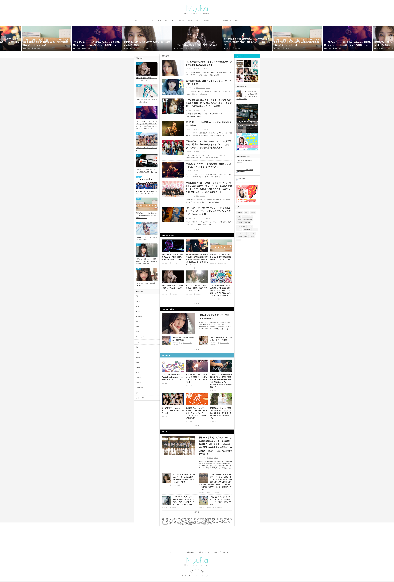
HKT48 (127, 48)
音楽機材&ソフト (227, 20)
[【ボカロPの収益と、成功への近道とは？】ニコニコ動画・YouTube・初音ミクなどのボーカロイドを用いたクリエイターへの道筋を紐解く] (221, 276)
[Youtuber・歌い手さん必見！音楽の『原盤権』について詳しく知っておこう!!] (197, 276)
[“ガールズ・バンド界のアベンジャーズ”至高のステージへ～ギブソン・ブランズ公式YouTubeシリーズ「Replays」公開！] (173, 214)
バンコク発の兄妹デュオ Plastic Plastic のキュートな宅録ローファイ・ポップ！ (172, 377)
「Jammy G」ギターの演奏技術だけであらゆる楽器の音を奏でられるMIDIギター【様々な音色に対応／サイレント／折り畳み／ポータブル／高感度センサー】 (221, 381)
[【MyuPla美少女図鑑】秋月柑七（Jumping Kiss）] (178, 323)
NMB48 (138, 357)
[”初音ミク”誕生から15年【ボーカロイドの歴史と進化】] (254, 63)
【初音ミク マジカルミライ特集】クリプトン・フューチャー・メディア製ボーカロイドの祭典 (220, 500)
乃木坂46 (211, 492)
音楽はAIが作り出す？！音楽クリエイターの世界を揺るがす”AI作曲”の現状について (172, 257)
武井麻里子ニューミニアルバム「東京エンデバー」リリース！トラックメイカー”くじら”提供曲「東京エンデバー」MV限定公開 (197, 413)
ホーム (169, 552)
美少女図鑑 (181, 20)
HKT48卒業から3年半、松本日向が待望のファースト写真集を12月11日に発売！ (147, 43)
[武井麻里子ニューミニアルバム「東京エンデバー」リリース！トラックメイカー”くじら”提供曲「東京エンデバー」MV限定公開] (197, 399)
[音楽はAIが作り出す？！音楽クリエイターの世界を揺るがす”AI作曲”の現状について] (173, 245)
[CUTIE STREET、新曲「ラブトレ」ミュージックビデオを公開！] (173, 87)
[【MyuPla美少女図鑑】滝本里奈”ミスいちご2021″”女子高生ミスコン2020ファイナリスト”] (247, 71)
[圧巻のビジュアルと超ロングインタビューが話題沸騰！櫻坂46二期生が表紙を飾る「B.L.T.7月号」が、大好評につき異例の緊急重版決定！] (173, 147)
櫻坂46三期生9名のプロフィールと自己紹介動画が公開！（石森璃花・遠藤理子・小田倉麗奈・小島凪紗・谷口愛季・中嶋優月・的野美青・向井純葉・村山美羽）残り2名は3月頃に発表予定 (215, 445)
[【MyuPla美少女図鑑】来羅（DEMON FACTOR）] (240, 71)
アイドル (159, 20)
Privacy (182, 552)
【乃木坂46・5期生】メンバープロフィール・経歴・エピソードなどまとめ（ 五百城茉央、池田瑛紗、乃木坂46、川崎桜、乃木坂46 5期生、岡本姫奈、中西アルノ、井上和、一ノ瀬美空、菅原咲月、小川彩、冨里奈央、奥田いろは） (215, 482)
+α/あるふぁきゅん (247, 219)
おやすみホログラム (247, 216)
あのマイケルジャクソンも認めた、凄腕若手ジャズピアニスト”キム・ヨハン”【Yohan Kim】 (196, 378)
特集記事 (206, 20)
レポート (198, 20)
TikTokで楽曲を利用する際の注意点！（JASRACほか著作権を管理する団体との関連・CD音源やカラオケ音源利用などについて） (197, 259)
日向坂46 (138, 377)
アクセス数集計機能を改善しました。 (247, 160)
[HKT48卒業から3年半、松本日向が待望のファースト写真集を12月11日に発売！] (147, 38)
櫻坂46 (197, 151)
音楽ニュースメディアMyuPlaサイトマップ (210, 552)
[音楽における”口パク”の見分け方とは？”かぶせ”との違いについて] (173, 276)
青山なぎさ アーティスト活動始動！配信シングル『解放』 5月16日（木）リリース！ (208, 165)
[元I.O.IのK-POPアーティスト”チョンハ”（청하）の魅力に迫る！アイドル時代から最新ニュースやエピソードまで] (166, 478)
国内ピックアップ (200, 88)
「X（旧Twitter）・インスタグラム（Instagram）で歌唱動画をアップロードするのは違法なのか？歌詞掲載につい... (96, 43)
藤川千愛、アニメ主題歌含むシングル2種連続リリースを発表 (209, 124)
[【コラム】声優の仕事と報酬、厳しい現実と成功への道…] (197, 38)
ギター (137, 393)
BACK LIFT (247, 222)
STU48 (137, 362)
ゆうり (246, 212)
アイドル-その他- (187, 343)
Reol (239, 240)
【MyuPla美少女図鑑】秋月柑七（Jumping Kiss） (214, 316)
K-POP (173, 20)
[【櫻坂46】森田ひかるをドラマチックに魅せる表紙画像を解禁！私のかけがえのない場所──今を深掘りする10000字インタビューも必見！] (173, 106)
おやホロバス (247, 229)
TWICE (239, 229)
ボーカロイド (212, 507)
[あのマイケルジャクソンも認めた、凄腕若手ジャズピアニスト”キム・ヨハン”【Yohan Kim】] (197, 366)
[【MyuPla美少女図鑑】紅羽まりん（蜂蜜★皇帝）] (166, 340)
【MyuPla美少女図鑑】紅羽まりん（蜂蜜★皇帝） (183, 338)
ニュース (142, 20)
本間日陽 (252, 236)
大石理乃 (240, 236)
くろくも (255, 229)
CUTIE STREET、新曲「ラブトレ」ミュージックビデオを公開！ (208, 82)
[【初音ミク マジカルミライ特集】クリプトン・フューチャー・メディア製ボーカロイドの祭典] (203, 500)
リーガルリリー (241, 233)
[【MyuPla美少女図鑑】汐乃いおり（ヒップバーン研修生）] (203, 340)
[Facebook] (197, 571)
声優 (166, 20)
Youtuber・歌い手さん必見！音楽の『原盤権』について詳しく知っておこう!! (197, 288)
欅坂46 (197, 110)
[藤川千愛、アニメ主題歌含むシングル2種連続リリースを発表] (173, 128)
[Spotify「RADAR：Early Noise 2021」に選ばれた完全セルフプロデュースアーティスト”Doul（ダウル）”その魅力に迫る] (166, 500)
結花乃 (239, 219)
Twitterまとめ (238, 20)
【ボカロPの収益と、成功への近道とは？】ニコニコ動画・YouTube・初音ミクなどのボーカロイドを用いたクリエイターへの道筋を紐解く (221, 290)
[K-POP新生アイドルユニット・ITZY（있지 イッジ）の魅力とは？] (173, 399)
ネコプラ (253, 212)
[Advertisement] (164, 534)
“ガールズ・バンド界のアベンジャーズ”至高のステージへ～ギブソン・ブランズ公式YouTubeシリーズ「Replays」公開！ (208, 211)
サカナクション (251, 233)
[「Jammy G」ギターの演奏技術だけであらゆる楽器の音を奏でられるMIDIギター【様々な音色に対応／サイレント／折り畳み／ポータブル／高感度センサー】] (221, 366)
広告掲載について (191, 552)
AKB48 (137, 352)
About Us (175, 552)
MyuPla (197, 8)
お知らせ (225, 552)
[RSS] (202, 571)
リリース (151, 20)
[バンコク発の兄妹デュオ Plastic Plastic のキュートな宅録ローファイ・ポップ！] (173, 366)
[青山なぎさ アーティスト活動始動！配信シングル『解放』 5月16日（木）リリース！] (173, 170)
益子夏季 (250, 226)
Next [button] (390, 38)
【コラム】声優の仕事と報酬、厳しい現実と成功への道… (196, 45)
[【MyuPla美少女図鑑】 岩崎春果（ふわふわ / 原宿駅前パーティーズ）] (240, 78)
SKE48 (137, 326)
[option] (147, 38)
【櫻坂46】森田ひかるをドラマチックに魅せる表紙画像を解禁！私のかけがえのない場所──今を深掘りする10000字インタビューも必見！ (209, 103)
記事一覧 (197, 229)
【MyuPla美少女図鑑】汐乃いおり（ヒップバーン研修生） (221, 338)
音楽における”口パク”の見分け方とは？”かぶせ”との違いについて (172, 288)
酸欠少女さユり (241, 226)
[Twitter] (192, 571)
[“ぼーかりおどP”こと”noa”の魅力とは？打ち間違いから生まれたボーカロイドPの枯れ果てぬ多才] (254, 71)
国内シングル (199, 129)
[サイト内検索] (258, 20)
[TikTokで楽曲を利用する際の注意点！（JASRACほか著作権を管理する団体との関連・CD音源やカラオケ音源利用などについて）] (197, 245)
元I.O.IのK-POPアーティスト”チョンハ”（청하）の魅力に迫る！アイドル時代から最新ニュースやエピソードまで (183, 478)
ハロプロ (138, 342)
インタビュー (216, 20)
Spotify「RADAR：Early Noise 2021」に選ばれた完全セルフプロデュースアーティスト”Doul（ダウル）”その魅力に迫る (183, 500)
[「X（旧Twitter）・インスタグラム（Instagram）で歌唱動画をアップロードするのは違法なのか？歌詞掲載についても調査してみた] (97, 38)
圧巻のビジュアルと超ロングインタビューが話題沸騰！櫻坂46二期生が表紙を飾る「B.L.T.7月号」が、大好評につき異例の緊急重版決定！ (208, 144)
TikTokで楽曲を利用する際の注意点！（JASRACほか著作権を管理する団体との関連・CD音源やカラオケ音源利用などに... (247, 42)
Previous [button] (3, 38)
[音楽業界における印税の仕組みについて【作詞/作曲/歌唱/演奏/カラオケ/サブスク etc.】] (46, 38)
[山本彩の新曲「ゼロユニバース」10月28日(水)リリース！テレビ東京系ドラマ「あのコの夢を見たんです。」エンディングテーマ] (254, 78)
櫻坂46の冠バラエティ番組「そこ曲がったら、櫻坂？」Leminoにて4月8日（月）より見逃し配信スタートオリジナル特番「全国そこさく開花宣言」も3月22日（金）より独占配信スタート (209, 187)
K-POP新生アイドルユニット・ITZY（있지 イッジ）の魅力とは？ (173, 410)
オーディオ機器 (140, 398)
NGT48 (138, 367)
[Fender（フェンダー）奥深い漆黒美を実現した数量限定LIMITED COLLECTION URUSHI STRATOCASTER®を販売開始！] (247, 63)
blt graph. (240, 212)
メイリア (240, 222)
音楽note (190, 20)
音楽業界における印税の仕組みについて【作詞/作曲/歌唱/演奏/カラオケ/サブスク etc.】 (45, 43)
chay (239, 216)
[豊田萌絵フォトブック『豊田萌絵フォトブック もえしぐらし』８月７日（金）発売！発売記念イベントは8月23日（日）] (221, 399)
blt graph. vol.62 (241, 178)
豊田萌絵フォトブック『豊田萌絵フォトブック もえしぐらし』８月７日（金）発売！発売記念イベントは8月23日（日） (221, 413)
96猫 (246, 236)
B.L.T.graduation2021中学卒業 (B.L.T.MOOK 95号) (245, 170)
